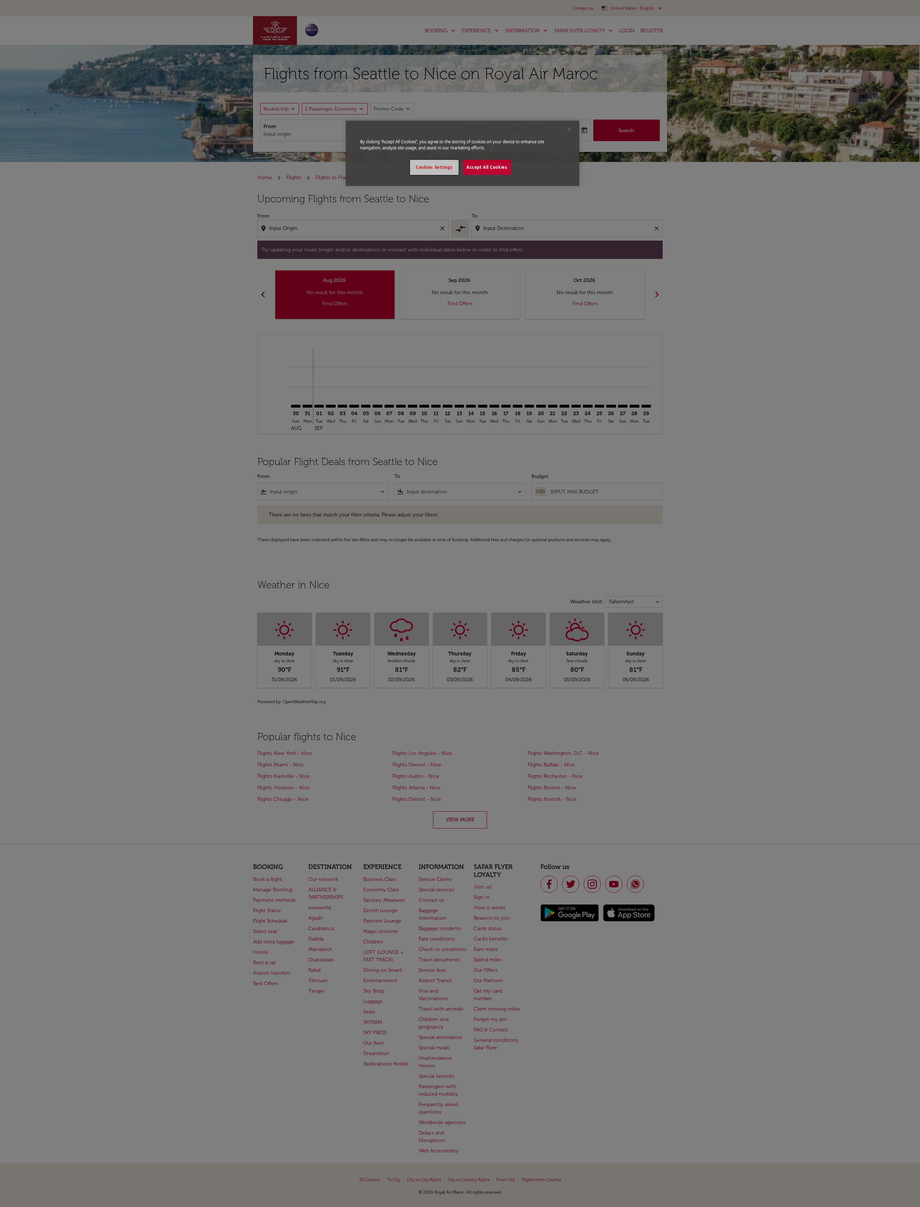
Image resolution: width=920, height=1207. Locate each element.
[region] (462, 153)
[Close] (569, 129)
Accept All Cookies (486, 167)
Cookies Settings (434, 167)
